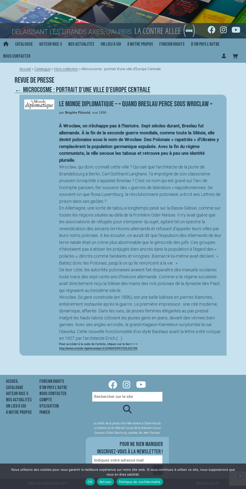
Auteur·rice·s (50, 44)
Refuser (105, 482)
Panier (44, 412)
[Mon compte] (224, 56)
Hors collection (66, 69)
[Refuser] (240, 476)
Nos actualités (81, 44)
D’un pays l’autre (205, 44)
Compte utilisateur (49, 403)
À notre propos (140, 44)
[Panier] (235, 56)
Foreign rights (171, 44)
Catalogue (24, 44)
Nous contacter (16, 56)
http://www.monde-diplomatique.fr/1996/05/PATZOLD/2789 (98, 348)
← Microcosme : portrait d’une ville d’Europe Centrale (82, 90)
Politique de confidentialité (140, 482)
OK (90, 482)
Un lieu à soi (111, 44)
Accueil (25, 69)
